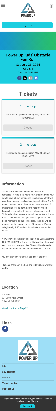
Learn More (31, 401)
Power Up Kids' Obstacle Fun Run (28, 57)
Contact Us (8, 388)
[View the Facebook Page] (5, 329)
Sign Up (27, 25)
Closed (28, 127)
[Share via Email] (30, 78)
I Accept (27, 406)
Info (4, 366)
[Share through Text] (36, 78)
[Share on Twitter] (25, 78)
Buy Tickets (8, 372)
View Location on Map (13, 308)
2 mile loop (28, 144)
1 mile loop (28, 106)
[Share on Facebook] (19, 78)
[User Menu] (51, 6)
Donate (6, 377)
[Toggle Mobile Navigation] (2, 5)
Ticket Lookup (10, 383)
